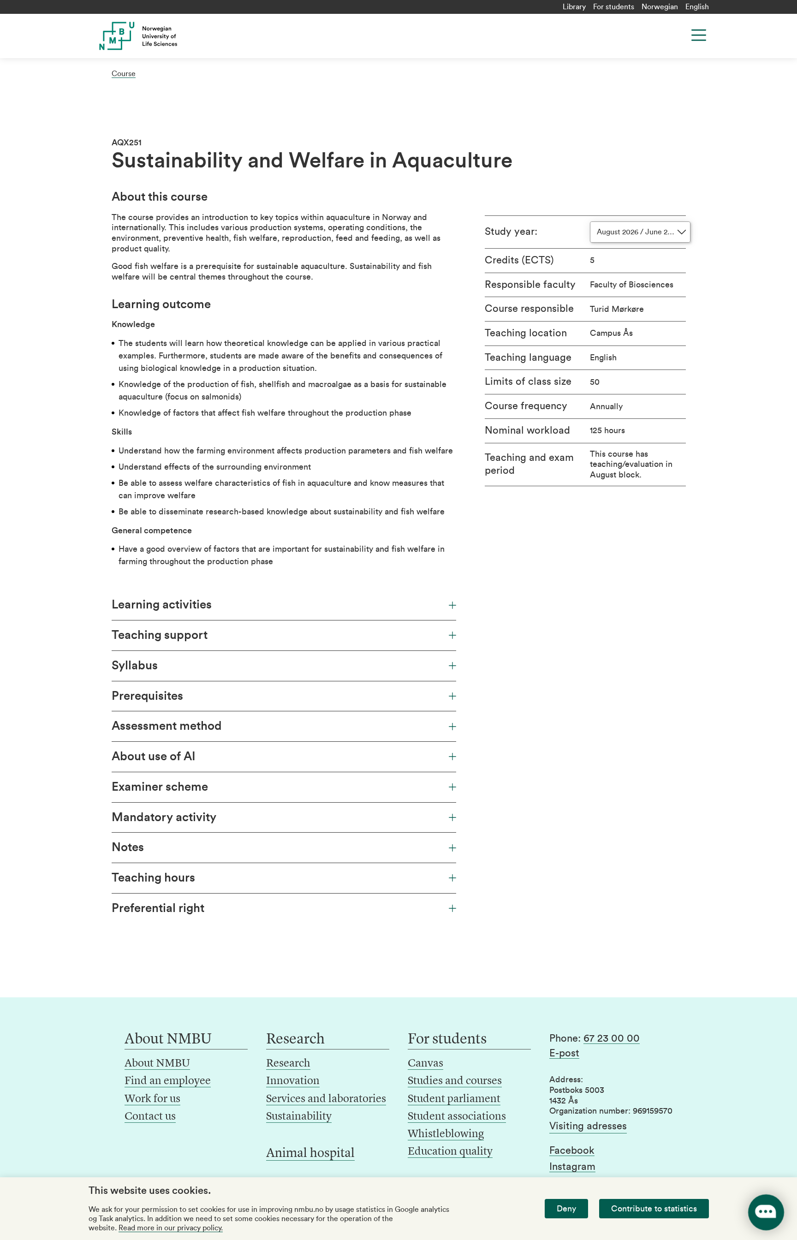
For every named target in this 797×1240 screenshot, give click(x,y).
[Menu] (699, 35)
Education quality (450, 1151)
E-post (564, 1053)
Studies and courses (455, 1081)
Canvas (425, 1063)
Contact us (150, 1116)
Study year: (511, 232)
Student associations (457, 1116)
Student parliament (454, 1099)
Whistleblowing (446, 1134)
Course (124, 74)
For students (613, 7)
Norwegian (660, 7)
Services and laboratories (326, 1099)
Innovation (293, 1081)
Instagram (572, 1167)
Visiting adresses (588, 1126)
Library (574, 7)
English (697, 7)
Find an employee (168, 1081)
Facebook (572, 1150)
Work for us (152, 1099)
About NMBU (157, 1063)
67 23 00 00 (611, 1038)
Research (288, 1063)
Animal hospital (310, 1153)
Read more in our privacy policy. (171, 1228)
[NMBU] (159, 36)
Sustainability (299, 1116)
